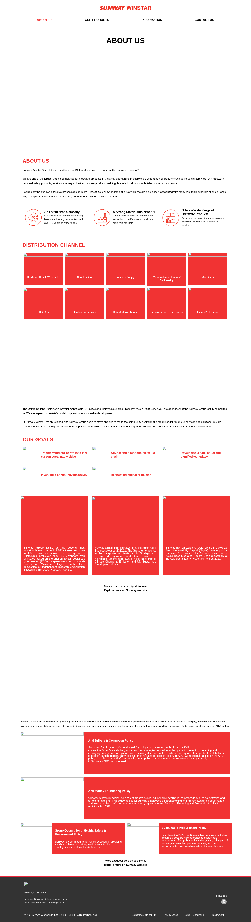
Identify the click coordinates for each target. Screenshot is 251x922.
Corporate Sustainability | (144, 915)
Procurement (217, 915)
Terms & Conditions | (194, 915)
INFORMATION (152, 19)
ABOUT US (45, 19)
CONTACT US (204, 19)
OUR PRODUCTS (97, 19)
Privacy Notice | (171, 915)
